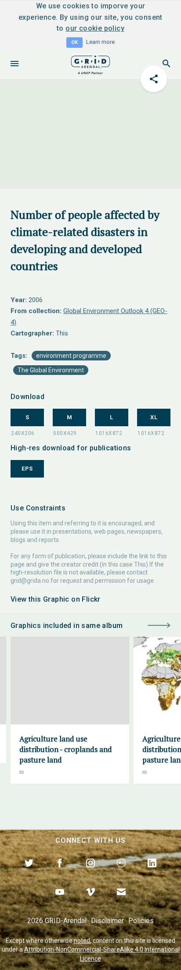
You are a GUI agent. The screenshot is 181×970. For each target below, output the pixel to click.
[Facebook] (59, 873)
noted (82, 940)
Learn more (100, 42)
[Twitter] (29, 873)
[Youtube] (59, 902)
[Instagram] (90, 873)
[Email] (121, 902)
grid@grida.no (30, 580)
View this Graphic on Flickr (56, 599)
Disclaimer (107, 921)
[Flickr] (121, 873)
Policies (141, 921)
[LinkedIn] (152, 873)
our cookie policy (94, 28)
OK (74, 42)
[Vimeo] (90, 902)
